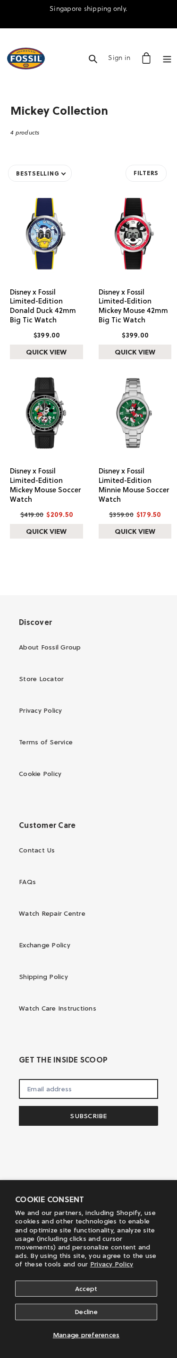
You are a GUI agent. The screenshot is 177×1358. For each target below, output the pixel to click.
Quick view (46, 352)
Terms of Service (46, 742)
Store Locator (41, 678)
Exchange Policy (44, 945)
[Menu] (167, 58)
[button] (40, 173)
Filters (146, 173)
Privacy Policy (112, 1264)
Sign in (121, 57)
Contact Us (37, 850)
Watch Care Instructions (57, 1008)
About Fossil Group (50, 647)
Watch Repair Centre (52, 913)
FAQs (27, 881)
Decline (86, 1311)
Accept (86, 1288)
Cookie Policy (40, 773)
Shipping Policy (43, 976)
